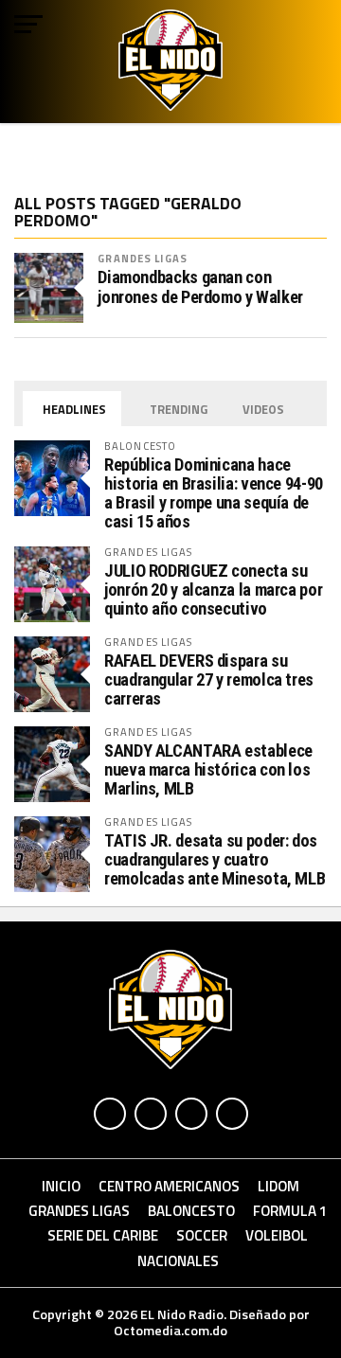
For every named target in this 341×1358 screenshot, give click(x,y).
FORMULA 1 (290, 1211)
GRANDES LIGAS (143, 258)
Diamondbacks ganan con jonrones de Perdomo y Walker (200, 287)
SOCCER (201, 1235)
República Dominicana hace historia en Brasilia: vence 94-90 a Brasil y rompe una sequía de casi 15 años (213, 493)
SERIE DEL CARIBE (102, 1235)
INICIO (61, 1186)
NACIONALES (178, 1261)
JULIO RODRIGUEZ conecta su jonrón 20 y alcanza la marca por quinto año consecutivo (213, 589)
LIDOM (278, 1186)
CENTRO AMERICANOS (169, 1186)
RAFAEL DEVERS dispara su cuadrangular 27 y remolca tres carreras (209, 679)
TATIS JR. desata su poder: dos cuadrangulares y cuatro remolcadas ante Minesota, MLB (214, 859)
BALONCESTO (191, 1211)
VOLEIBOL (276, 1235)
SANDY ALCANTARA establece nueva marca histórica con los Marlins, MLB (208, 769)
